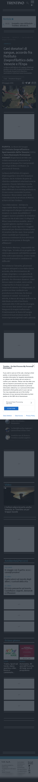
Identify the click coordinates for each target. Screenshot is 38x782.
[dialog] (19, 391)
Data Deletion (7, 415)
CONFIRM (11, 408)
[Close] (34, 366)
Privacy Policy (30, 415)
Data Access (19, 415)
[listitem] (19, 402)
